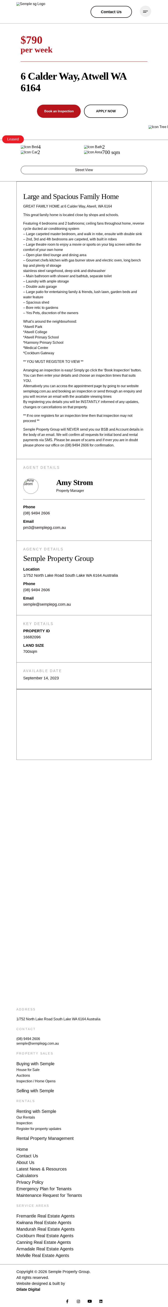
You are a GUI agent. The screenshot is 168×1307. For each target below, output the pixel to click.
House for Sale (28, 1070)
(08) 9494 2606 (36, 513)
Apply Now (106, 111)
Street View (84, 170)
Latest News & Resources (41, 1169)
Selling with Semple (35, 1091)
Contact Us (27, 1156)
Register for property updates (38, 1129)
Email (28, 521)
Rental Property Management (45, 1138)
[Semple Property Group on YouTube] (89, 1301)
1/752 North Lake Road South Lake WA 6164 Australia (58, 1019)
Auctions (23, 1075)
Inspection (24, 1123)
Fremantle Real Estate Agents (45, 1216)
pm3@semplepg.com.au (44, 527)
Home (22, 1149)
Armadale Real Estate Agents (45, 1249)
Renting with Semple (36, 1111)
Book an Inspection (59, 111)
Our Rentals (25, 1117)
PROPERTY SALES (34, 1053)
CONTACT (26, 1029)
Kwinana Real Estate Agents (43, 1222)
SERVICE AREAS (32, 1205)
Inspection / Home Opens (36, 1081)
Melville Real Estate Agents (42, 1255)
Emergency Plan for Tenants (44, 1189)
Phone (29, 507)
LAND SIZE (33, 645)
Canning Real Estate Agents (43, 1242)
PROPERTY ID (36, 631)
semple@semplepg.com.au (47, 604)
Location (31, 569)
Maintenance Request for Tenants (49, 1195)
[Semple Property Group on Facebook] (67, 1301)
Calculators (27, 1175)
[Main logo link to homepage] (37, 11)
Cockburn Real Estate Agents (45, 1236)
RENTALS (25, 1101)
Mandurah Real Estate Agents (45, 1229)
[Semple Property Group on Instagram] (78, 1301)
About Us (25, 1162)
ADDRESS (26, 1009)
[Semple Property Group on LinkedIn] (100, 1301)
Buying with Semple (35, 1064)
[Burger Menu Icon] (145, 11)
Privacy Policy (29, 1182)
